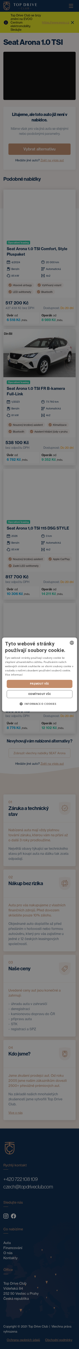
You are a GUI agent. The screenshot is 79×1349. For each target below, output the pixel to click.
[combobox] (72, 643)
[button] (39, 703)
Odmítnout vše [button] (39, 694)
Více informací (14, 674)
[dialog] (39, 674)
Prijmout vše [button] (39, 683)
